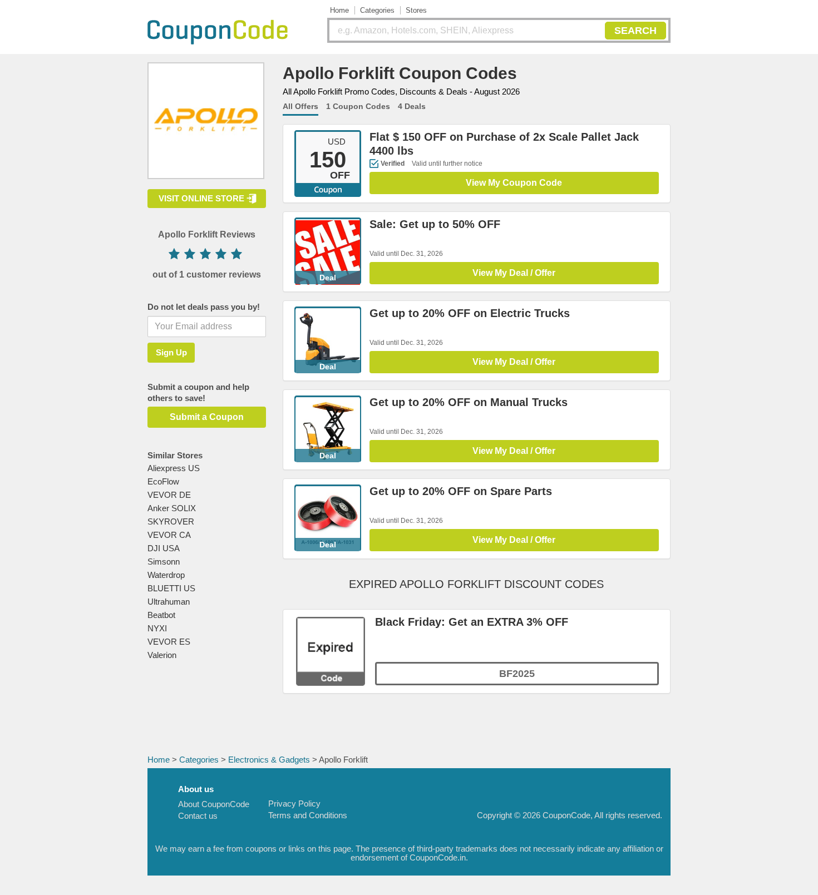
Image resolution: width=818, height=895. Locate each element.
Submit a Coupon (207, 417)
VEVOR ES (168, 641)
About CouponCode (213, 804)
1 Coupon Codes (358, 106)
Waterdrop (166, 575)
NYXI (157, 628)
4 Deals (412, 106)
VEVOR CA (169, 535)
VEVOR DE (169, 495)
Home (339, 10)
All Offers (300, 106)
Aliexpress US (173, 468)
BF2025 (517, 673)
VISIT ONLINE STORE (201, 198)
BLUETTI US (171, 588)
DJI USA (163, 548)
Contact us (198, 815)
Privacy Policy (294, 803)
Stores (416, 10)
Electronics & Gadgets (269, 759)
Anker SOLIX (171, 508)
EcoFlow (163, 481)
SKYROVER (170, 521)
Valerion (161, 655)
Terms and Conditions (307, 815)
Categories (377, 10)
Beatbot (161, 615)
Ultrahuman (168, 601)
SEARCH (635, 30)
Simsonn (163, 561)
